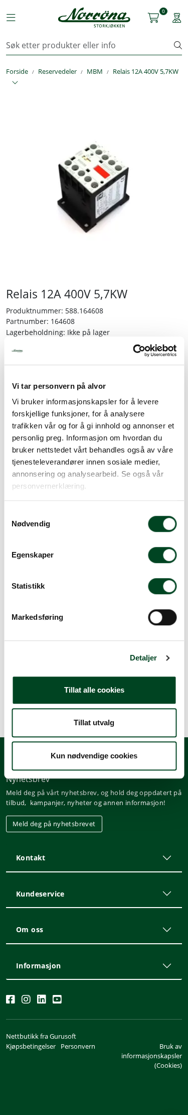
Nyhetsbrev (28, 779)
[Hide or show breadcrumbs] (15, 82)
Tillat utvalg (94, 722)
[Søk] (178, 45)
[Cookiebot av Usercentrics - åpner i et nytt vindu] (133, 350)
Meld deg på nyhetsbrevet (54, 823)
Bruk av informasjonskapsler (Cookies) (151, 1056)
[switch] (162, 555)
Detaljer (143, 657)
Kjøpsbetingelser (31, 1046)
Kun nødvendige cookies (94, 755)
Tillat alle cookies (94, 690)
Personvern (78, 1046)
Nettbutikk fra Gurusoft (41, 1036)
